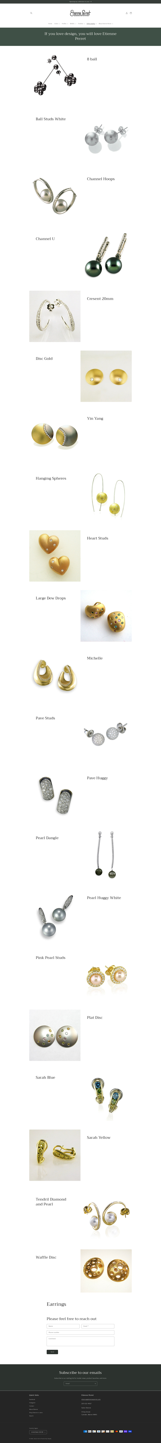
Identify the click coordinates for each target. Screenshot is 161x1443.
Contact (31, 1406)
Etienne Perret (37, 1438)
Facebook (32, 1399)
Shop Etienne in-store (36, 1412)
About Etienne (33, 1409)
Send (52, 1352)
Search (31, 1416)
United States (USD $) (37, 1432)
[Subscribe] (95, 1383)
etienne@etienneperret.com (91, 1399)
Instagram (32, 1403)
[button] (31, 13)
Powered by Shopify (46, 1438)
